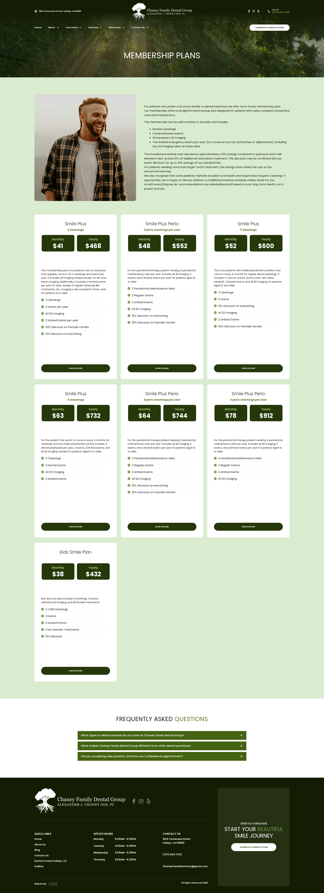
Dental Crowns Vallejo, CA (50, 861)
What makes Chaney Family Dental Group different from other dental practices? (136, 746)
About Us (40, 844)
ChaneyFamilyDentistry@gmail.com (185, 866)
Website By (40, 883)
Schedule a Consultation (269, 27)
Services (93, 27)
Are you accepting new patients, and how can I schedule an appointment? (132, 756)
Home (37, 27)
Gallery (38, 866)
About (51, 27)
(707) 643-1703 (172, 854)
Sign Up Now (75, 368)
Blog (37, 850)
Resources (115, 27)
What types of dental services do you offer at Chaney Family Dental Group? (132, 735)
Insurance (72, 27)
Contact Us (137, 27)
